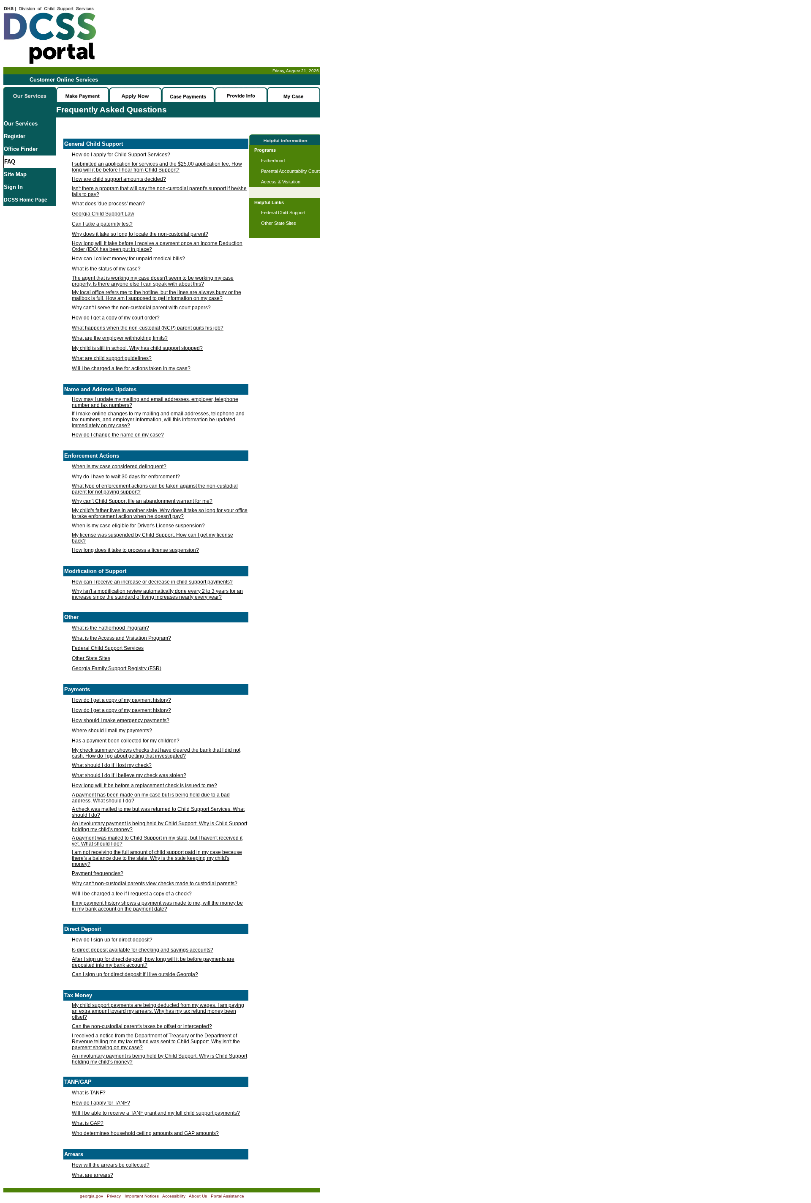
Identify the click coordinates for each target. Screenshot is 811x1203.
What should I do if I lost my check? (112, 765)
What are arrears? (92, 1175)
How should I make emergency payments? (120, 720)
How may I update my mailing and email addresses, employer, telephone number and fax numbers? (155, 402)
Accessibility (173, 1196)
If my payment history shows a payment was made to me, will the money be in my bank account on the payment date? (157, 906)
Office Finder (21, 149)
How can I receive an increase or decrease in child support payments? (152, 582)
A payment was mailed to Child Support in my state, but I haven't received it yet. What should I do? (157, 841)
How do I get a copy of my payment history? (121, 700)
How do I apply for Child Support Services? (121, 155)
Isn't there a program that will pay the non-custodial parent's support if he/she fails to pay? (159, 191)
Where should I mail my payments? (112, 731)
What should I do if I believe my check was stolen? (129, 775)
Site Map (15, 174)
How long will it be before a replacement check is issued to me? (144, 785)
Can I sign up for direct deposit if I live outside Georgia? (135, 974)
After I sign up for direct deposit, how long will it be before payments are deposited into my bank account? (153, 962)
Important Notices (142, 1196)
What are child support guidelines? (112, 358)
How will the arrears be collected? (111, 1165)
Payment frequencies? (97, 873)
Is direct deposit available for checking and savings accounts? (142, 950)
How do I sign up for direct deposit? (112, 940)
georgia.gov (91, 1196)
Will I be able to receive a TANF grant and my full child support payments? (156, 1113)
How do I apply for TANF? (101, 1103)
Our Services (21, 123)
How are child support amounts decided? (119, 179)
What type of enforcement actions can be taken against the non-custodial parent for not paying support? (155, 489)
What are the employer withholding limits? (120, 338)
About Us (198, 1196)
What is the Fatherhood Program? (110, 628)
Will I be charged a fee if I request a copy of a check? (132, 894)
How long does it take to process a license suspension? (135, 550)
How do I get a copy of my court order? (116, 318)
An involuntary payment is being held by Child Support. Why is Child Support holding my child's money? (159, 826)
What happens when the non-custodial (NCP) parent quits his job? (147, 328)
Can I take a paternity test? (102, 224)
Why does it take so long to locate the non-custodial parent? (140, 234)
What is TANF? (89, 1093)
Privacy (114, 1196)
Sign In (13, 187)
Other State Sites (91, 658)
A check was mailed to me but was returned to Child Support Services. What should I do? (158, 812)
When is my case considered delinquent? (119, 466)
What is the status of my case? (106, 269)
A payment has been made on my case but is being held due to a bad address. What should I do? (151, 798)
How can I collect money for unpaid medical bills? (128, 259)
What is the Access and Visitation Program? (121, 638)
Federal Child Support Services (108, 648)
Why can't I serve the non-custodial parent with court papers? (141, 308)
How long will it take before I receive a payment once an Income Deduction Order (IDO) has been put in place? (157, 246)
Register (14, 136)
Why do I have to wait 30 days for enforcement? (126, 477)
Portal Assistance (227, 1196)
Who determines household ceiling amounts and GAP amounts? (145, 1133)
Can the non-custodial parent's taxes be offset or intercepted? (142, 1026)
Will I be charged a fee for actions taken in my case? (131, 368)
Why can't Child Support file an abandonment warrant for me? (142, 501)
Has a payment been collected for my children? (126, 741)
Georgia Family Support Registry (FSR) (116, 668)
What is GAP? (87, 1123)
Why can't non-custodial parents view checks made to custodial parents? (154, 884)
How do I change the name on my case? (118, 435)
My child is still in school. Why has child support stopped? (137, 348)
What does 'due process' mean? (108, 204)
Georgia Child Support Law (103, 214)
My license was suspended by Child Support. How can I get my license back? (152, 538)
